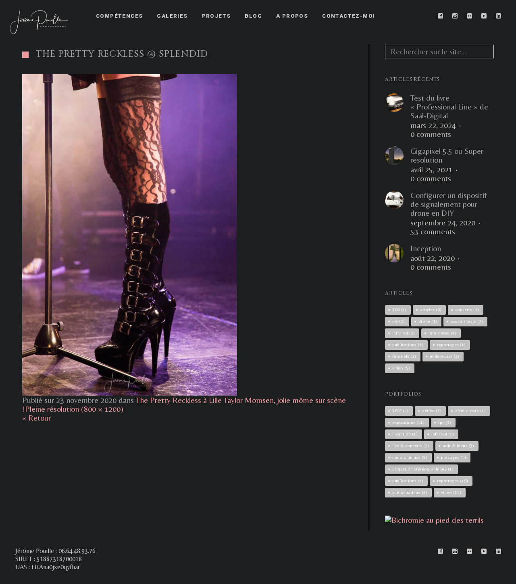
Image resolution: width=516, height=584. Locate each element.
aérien (431, 410)
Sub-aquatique (409, 492)
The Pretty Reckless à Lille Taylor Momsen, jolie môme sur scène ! (184, 404)
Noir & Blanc (458, 445)
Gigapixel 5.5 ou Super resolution (446, 155)
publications (407, 344)
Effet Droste (470, 410)
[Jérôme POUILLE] (434, 519)
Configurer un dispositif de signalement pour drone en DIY (448, 204)
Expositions (408, 422)
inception (405, 433)
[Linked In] (499, 16)
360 (399, 309)
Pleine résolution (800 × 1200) (74, 408)
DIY (398, 321)
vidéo (401, 367)
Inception (425, 248)
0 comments (430, 134)
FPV (444, 422)
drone (427, 321)
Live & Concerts (410, 445)
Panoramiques (409, 457)
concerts (467, 309)
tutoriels (404, 356)
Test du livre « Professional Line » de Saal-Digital (449, 106)
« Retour (36, 417)
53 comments (432, 231)
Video (451, 492)
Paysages (453, 457)
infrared (403, 332)
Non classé (442, 332)
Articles (430, 309)
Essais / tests (467, 321)
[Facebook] (441, 16)
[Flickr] (470, 16)
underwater (444, 356)
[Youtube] (484, 16)
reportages (451, 344)
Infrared (442, 433)
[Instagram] (455, 16)
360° (400, 410)
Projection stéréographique (423, 468)
